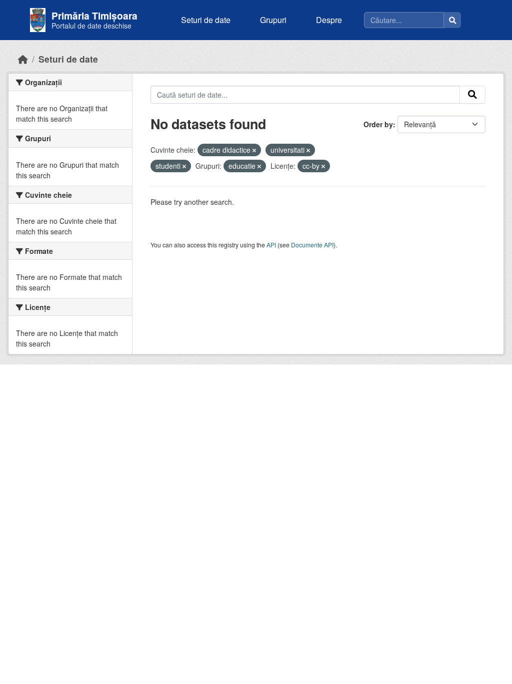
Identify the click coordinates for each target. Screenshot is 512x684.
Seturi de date (205, 20)
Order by (378, 124)
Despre (329, 20)
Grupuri (273, 20)
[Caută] (452, 20)
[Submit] (473, 95)
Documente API (312, 244)
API (271, 244)
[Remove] (254, 150)
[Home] (23, 59)
